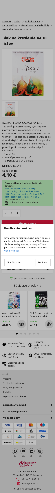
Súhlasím (43, 262)
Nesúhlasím (13, 262)
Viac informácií (11, 250)
